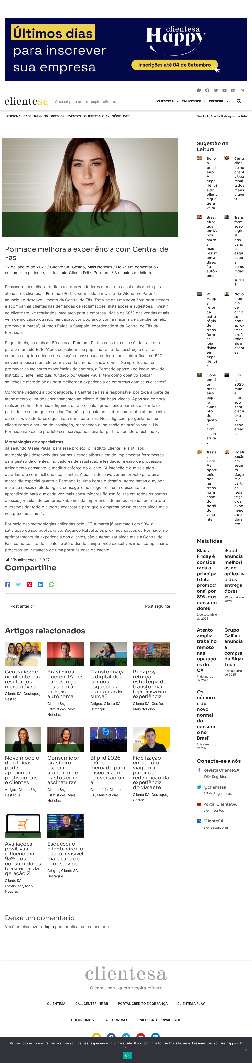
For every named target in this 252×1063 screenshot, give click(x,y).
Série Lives (121, 116)
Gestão (78, 267)
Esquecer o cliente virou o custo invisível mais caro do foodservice (65, 854)
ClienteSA (165, 101)
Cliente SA (59, 267)
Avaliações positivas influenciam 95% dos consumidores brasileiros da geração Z (23, 859)
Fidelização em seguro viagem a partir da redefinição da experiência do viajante (151, 773)
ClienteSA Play (96, 116)
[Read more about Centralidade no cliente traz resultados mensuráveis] (23, 653)
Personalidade (18, 116)
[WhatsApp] (51, 584)
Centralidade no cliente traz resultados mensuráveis (23, 679)
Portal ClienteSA (220, 804)
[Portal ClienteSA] (199, 804)
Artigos (96, 703)
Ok (127, 1056)
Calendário (99, 789)
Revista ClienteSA (221, 770)
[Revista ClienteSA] (199, 770)
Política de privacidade (160, 1020)
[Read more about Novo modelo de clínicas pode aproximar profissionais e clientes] (23, 739)
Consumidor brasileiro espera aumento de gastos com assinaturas (63, 770)
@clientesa (214, 787)
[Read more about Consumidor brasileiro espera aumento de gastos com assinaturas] (65, 739)
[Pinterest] (29, 584)
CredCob (216, 101)
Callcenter (191, 101)
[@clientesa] (199, 787)
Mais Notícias (99, 267)
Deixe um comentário (136, 267)
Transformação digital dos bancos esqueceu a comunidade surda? (107, 684)
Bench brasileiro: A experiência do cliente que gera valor (212, 183)
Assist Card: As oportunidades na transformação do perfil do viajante (212, 486)
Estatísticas (56, 709)
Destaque (31, 693)
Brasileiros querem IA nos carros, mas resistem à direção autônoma (65, 684)
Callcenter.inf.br (91, 1004)
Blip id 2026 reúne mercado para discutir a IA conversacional (107, 770)
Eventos (74, 116)
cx (48, 272)
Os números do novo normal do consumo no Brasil (206, 715)
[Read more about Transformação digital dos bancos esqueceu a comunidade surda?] (108, 653)
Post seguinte (160, 606)
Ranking (41, 116)
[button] (239, 101)
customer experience (24, 272)
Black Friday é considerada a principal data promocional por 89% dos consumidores (207, 579)
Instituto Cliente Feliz (72, 272)
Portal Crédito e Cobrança (143, 1004)
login (49, 926)
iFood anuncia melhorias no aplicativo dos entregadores (234, 571)
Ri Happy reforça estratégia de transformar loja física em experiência (149, 684)
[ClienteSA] (199, 821)
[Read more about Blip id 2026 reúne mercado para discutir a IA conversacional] (108, 739)
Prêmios (57, 116)
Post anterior (19, 606)
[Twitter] (18, 584)
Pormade (102, 272)
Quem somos (82, 1020)
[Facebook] (7, 584)
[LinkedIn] (40, 584)
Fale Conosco (116, 1020)
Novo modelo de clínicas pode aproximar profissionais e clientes (22, 770)
